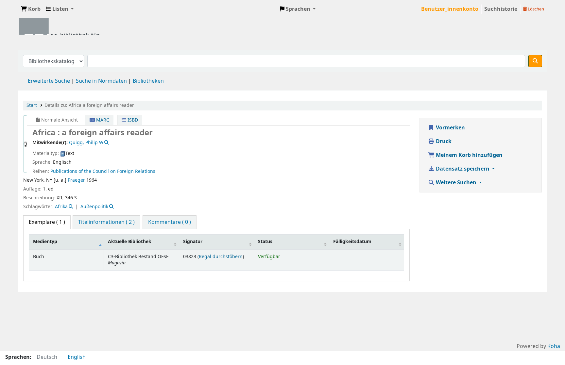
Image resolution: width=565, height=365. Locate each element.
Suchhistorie (500, 9)
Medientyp (45, 241)
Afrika (61, 206)
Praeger (76, 180)
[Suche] (535, 61)
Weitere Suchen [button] (456, 183)
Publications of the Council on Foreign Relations (102, 171)
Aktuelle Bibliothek (129, 241)
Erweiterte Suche (49, 81)
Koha (553, 346)
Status (265, 241)
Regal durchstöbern (221, 256)
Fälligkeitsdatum (352, 241)
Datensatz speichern (463, 169)
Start (31, 105)
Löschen (535, 9)
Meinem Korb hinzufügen (469, 155)
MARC (102, 120)
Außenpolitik (94, 206)
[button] (30, 9)
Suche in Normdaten (101, 81)
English (77, 357)
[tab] (106, 222)
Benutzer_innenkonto (449, 9)
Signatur (192, 241)
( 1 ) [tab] (47, 222)
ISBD (132, 120)
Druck (443, 141)
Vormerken (450, 128)
